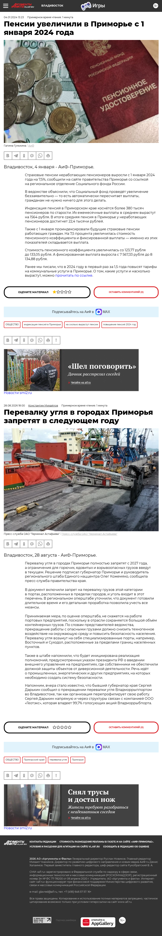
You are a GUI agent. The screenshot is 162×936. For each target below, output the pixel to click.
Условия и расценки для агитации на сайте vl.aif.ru (65, 846)
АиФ (31, 145)
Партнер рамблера (66, 920)
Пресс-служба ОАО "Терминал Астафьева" (89, 533)
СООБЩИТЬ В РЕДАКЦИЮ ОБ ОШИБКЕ (126, 846)
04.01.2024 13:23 (14, 17)
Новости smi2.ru (18, 393)
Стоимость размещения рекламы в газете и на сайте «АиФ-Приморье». (106, 841)
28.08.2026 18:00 (14, 405)
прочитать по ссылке (73, 275)
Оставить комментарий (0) (126, 292)
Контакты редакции (43, 841)
